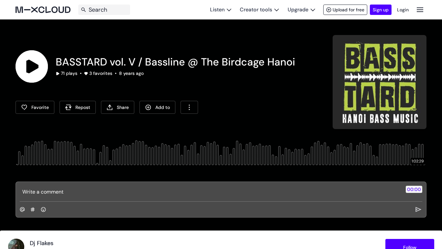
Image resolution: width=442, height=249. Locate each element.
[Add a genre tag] (32, 209)
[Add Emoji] (43, 209)
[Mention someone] (22, 209)
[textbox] (210, 191)
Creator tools (256, 9)
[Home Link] (43, 9)
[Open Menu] (419, 9)
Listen (217, 9)
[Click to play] (32, 66)
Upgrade (298, 9)
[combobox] (189, 107)
